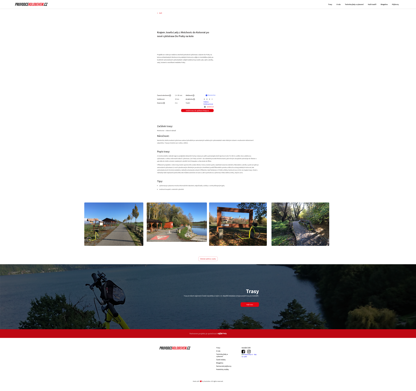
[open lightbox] (113, 224)
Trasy (330, 4)
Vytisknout (210, 107)
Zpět (160, 13)
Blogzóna (384, 4)
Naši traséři (372, 4)
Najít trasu (249, 305)
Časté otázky (221, 359)
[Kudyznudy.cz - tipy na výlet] (250, 357)
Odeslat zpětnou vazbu (208, 259)
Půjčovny (395, 4)
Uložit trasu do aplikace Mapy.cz (197, 110)
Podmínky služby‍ (222, 369)
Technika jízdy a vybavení (354, 4)
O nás (338, 4)
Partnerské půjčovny (223, 366)
